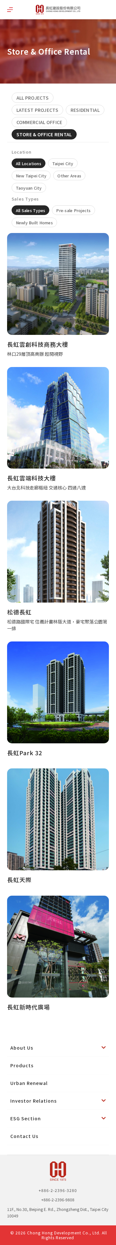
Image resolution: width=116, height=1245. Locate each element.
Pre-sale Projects (73, 210)
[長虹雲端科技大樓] (58, 418)
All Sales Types (30, 210)
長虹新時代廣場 (28, 1007)
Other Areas (69, 176)
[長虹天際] (58, 819)
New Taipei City (31, 176)
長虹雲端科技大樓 (31, 478)
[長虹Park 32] (58, 692)
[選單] (10, 10)
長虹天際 (19, 879)
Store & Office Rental (44, 134)
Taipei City (62, 163)
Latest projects (37, 110)
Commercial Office (39, 122)
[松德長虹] (58, 552)
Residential (85, 110)
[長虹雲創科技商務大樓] (58, 284)
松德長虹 (19, 612)
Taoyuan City (29, 188)
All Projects (32, 97)
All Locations (28, 163)
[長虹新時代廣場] (58, 947)
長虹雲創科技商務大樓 (37, 344)
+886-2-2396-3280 (58, 1190)
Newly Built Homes (34, 222)
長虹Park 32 (24, 752)
